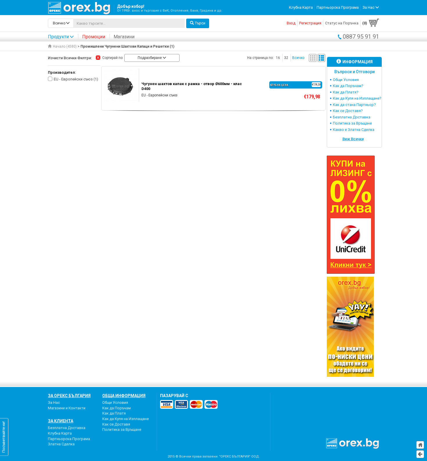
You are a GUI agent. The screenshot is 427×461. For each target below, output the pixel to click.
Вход (291, 23)
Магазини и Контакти (66, 408)
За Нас (54, 402)
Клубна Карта (301, 7)
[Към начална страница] (420, 445)
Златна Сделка (61, 444)
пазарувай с (174, 395)
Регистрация (310, 23)
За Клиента (60, 421)
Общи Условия (346, 80)
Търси (200, 23)
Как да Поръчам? (348, 86)
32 (286, 58)
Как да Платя (114, 413)
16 (278, 58)
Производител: (62, 72)
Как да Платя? (345, 92)
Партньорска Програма (338, 7)
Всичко (298, 58)
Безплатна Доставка (351, 117)
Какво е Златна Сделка (353, 129)
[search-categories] (60, 23)
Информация (357, 62)
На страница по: (260, 58)
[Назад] (420, 454)
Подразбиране (150, 58)
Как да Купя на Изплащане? (357, 98)
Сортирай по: (112, 58)
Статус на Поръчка (341, 23)
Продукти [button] (58, 36)
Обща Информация (124, 395)
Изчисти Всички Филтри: (70, 58)
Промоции (93, 36)
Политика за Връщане (352, 123)
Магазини (124, 36)
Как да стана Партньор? (354, 104)
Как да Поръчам (116, 408)
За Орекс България (69, 395)
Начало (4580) (65, 46)
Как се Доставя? (348, 111)
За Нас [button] (369, 7)
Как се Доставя (116, 424)
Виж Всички (353, 139)
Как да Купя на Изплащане (125, 419)
